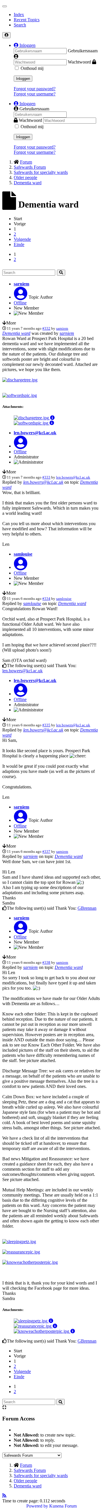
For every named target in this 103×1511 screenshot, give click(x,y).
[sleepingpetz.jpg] (19, 1241)
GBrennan (87, 908)
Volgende (22, 239)
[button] (24, 45)
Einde (19, 244)
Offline (20, 302)
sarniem (21, 283)
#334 (46, 598)
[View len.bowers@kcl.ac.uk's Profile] (20, 445)
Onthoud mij (32, 68)
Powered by (37, 1506)
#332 (46, 328)
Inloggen (23, 78)
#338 (46, 962)
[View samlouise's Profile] (20, 567)
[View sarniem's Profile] (20, 297)
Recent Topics (26, 19)
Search (20, 24)
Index (19, 14)
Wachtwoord (79, 61)
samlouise (23, 554)
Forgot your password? (35, 88)
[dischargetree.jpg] (19, 379)
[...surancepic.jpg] (21, 1251)
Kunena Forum (63, 1506)
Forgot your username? (35, 93)
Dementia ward (16, 333)
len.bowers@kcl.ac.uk (35, 432)
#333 (46, 477)
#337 (46, 851)
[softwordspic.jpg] (19, 395)
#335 (46, 725)
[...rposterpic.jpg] (30, 1262)
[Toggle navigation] (4, 6)
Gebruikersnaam (83, 50)
